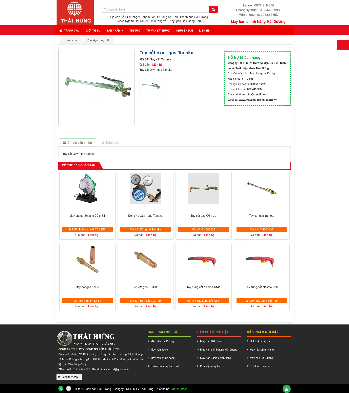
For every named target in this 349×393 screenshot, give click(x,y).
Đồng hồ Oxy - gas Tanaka (145, 216)
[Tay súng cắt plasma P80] (262, 260)
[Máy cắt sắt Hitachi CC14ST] (87, 188)
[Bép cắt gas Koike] (87, 260)
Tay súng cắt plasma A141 (204, 287)
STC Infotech (179, 389)
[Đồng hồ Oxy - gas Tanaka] (146, 188)
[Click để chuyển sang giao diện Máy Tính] (68, 388)
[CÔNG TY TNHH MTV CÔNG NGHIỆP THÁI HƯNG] (75, 12)
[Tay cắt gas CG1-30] (204, 188)
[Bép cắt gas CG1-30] (146, 260)
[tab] (77, 142)
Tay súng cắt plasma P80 (261, 287)
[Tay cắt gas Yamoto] (262, 188)
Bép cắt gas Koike (87, 287)
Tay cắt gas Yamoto (261, 216)
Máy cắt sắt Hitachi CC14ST (87, 216)
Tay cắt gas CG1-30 (203, 216)
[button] (93, 30)
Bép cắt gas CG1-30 (145, 287)
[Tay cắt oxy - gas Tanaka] (97, 87)
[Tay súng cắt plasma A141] (204, 260)
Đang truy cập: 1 (71, 377)
